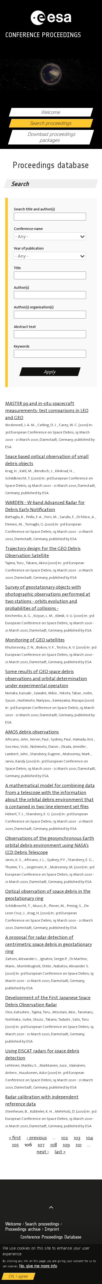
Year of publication (29, 248)
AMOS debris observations (32, 732)
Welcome (51, 112)
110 (79, 1145)
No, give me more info (38, 1265)
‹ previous (37, 1138)
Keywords (22, 346)
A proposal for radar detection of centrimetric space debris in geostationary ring (48, 944)
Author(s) (21, 287)
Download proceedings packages (52, 137)
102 (64, 1138)
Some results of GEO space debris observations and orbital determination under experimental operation (46, 678)
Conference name (28, 228)
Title (17, 267)
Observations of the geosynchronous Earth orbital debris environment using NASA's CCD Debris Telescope (49, 845)
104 (89, 1138)
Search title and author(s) (34, 209)
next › (43, 1152)
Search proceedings (51, 123)
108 (53, 1145)
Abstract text (25, 326)
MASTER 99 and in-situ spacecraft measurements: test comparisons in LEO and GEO (46, 410)
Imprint (51, 1229)
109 (66, 1145)
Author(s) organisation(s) (34, 307)
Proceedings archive (23, 1229)
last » (60, 1152)
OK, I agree (18, 1276)
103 (77, 1138)
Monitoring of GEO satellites (35, 640)
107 (41, 1145)
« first (15, 1138)
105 (15, 1145)
